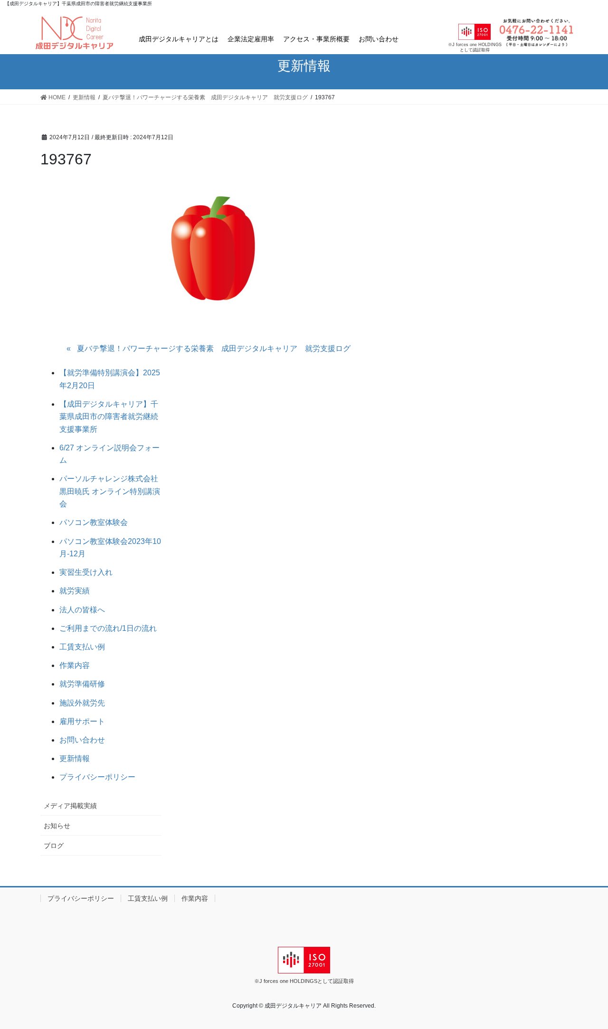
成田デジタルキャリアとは (178, 39)
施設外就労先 (82, 703)
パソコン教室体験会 (93, 522)
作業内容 (74, 665)
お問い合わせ (379, 39)
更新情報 (74, 758)
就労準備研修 (82, 684)
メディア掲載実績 (70, 806)
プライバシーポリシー (97, 777)
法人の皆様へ (82, 610)
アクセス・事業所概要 (316, 39)
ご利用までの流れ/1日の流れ (108, 628)
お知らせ (57, 825)
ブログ (54, 845)
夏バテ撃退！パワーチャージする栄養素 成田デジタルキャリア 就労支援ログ (214, 348)
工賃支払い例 (82, 647)
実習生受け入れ (86, 572)
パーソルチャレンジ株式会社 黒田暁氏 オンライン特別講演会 (112, 491)
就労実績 (74, 591)
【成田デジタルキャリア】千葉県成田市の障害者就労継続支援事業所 (108, 416)
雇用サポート (82, 721)
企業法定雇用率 (251, 39)
